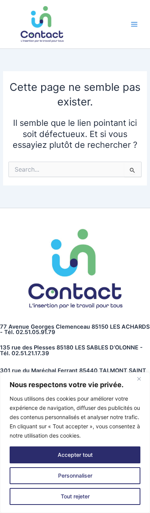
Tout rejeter (75, 496)
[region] (75, 442)
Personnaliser (75, 475)
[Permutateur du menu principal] (134, 24)
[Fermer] (142, 378)
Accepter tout (75, 454)
